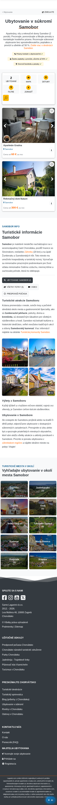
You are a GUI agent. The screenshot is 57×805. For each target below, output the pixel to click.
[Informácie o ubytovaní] (51, 150)
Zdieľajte (49, 12)
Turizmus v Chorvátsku (13, 669)
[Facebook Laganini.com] (4, 597)
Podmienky (7, 627)
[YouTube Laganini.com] (17, 597)
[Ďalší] (49, 125)
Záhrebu (28, 252)
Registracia (10, 764)
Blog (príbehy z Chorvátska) (15, 699)
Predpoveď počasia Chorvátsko (17, 645)
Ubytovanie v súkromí (12, 704)
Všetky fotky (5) (15, 287)
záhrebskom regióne (12, 443)
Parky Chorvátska (11, 655)
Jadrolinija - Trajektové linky (15, 660)
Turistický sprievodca (12, 694)
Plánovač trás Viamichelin (15, 664)
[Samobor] (15, 353)
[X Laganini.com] (23, 597)
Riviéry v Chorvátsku (12, 709)
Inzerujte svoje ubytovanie (17, 754)
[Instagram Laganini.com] (10, 597)
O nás (5, 737)
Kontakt (6, 732)
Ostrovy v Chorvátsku (12, 714)
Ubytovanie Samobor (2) (18, 280)
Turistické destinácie (12, 689)
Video (34, 287)
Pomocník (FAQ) (10, 742)
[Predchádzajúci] (8, 125)
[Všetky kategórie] (6, 98)
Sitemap (19, 627)
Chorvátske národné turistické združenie (22, 650)
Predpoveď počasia (16, 294)
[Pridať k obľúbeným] (51, 110)
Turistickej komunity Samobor (35, 332)
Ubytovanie (7, 12)
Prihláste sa (9, 759)
